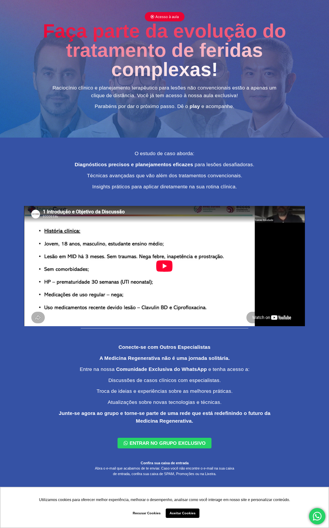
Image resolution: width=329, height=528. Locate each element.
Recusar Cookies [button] (147, 513)
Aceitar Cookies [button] (183, 513)
